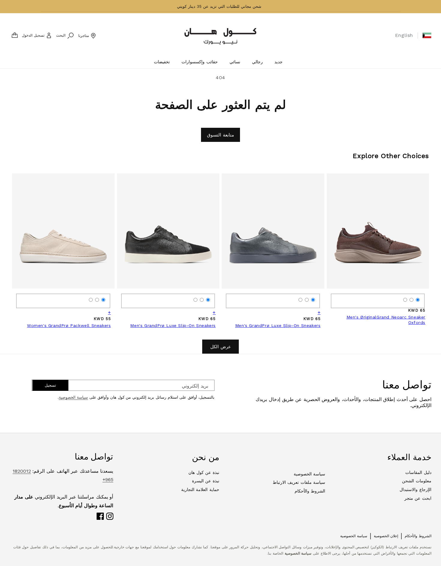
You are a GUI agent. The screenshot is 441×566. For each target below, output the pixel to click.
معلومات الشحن (416, 480)
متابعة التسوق (220, 135)
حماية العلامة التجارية (200, 489)
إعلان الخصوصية (386, 536)
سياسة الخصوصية (73, 397)
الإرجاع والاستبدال (415, 489)
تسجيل (50, 385)
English (404, 35)
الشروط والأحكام (310, 491)
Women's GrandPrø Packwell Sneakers (69, 325)
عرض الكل (220, 346)
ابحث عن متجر (417, 498)
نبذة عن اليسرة (205, 480)
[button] (426, 35)
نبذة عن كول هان (203, 472)
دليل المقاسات (418, 472)
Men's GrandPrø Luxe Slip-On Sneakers (278, 325)
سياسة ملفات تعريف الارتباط (299, 482)
